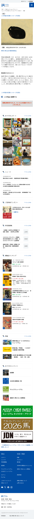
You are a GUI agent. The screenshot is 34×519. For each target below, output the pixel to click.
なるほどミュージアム (6, 471)
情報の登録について (22, 480)
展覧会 (3, 454)
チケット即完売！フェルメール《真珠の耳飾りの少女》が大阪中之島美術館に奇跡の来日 (17, 185)
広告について (4, 483)
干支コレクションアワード (11, 9)
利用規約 (3, 515)
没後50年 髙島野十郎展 (18, 319)
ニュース (3, 459)
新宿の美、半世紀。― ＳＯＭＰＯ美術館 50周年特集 (21, 349)
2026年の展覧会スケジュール (24, 465)
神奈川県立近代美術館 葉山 (9, 51)
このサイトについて (6, 480)
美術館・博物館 (21, 454)
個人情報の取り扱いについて (17, 515)
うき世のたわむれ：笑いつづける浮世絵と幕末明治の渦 (21, 208)
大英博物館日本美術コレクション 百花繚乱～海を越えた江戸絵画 (21, 291)
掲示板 (18, 462)
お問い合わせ (20, 483)
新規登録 (19, 474)
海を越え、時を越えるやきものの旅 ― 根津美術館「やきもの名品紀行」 (17, 193)
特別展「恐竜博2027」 (18, 305)
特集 (18, 457)
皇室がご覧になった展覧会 (17, 398)
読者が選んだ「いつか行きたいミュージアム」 (21, 342)
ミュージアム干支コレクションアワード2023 (11, 10)
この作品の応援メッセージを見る (10, 16)
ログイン (3, 474)
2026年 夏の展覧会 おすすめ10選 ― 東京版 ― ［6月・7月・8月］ (21, 356)
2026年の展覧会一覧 (16, 381)
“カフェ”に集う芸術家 (18, 262)
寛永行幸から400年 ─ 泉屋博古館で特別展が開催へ (16, 178)
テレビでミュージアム (16, 389)
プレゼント (20, 459)
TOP (2, 9)
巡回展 (12, 373)
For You (3, 477)
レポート (3, 457)
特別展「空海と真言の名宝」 (19, 276)
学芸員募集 (4, 462)
